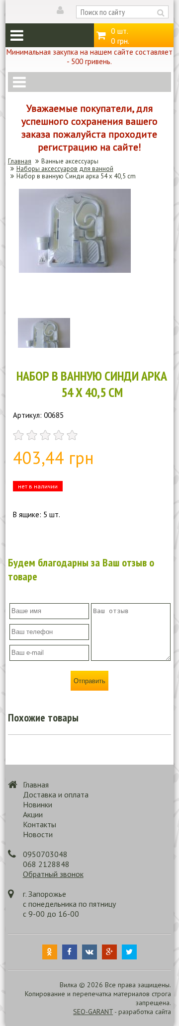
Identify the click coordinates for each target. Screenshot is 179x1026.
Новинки (37, 804)
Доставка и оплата (56, 794)
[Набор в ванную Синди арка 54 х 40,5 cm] (75, 270)
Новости (38, 834)
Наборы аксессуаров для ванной (64, 168)
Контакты (39, 824)
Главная (19, 161)
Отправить (89, 681)
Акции (33, 814)
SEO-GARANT (93, 1011)
